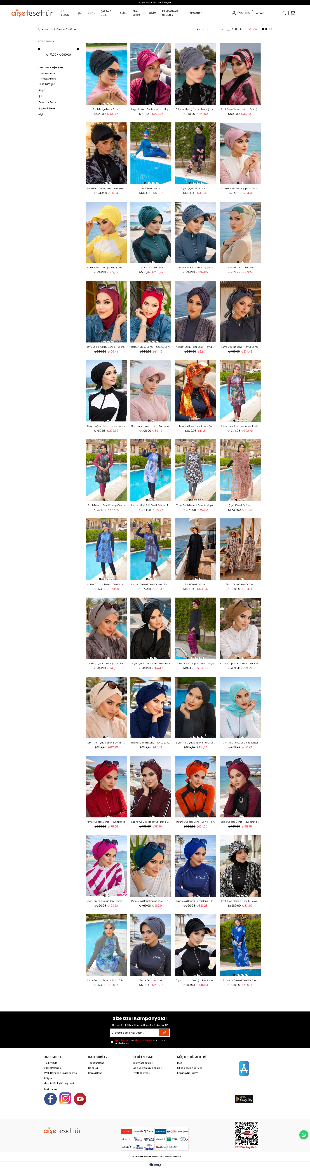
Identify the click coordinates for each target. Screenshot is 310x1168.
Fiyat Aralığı (46, 41)
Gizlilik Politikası (52, 1068)
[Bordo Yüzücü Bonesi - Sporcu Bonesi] (151, 311)
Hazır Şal (93, 1068)
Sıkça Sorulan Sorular (189, 1068)
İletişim (48, 1078)
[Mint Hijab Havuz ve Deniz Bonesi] (240, 707)
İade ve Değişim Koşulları (147, 1068)
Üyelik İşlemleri (141, 1073)
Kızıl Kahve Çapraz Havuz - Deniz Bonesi (151, 821)
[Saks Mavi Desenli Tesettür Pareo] (240, 945)
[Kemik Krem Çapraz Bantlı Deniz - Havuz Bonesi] (106, 707)
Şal (40, 96)
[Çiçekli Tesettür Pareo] (240, 470)
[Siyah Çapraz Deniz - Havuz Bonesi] (151, 628)
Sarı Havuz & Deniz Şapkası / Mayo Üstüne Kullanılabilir (106, 267)
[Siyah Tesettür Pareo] (195, 549)
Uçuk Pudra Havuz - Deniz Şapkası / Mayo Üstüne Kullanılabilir (151, 426)
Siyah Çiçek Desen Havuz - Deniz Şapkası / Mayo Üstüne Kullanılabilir (240, 109)
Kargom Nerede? (187, 1073)
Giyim (42, 114)
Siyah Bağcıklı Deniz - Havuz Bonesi (106, 426)
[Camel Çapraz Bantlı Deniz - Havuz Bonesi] (240, 628)
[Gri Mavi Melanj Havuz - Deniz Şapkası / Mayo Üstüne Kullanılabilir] (195, 74)
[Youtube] (80, 1099)
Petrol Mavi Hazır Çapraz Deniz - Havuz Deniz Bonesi (151, 901)
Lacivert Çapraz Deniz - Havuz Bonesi (151, 742)
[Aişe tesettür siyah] (62, 1130)
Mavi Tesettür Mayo (151, 188)
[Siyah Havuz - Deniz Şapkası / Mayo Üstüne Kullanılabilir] (195, 945)
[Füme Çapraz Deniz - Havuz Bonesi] (240, 311)
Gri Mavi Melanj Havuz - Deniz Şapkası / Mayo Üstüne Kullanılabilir (195, 109)
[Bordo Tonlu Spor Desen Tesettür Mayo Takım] (240, 391)
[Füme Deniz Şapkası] (151, 945)
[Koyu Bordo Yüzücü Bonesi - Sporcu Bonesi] (106, 311)
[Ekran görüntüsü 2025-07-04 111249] (247, 1135)
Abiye (41, 90)
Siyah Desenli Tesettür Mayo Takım (106, 505)
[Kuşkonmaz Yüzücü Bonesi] (240, 232)
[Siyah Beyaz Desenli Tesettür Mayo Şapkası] (240, 866)
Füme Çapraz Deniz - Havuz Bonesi (240, 346)
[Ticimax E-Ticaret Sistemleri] (155, 1165)
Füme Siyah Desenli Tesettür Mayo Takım (195, 505)
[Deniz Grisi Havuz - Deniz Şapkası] (195, 232)
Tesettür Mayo (48, 79)
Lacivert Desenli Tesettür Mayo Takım (151, 584)
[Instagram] (65, 1098)
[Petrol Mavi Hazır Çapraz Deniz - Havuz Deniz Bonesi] (151, 866)
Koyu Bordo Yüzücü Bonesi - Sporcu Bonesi (106, 346)
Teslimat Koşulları (143, 1063)
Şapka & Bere (46, 108)
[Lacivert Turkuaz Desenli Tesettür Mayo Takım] (106, 549)
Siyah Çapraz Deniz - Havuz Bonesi (151, 663)
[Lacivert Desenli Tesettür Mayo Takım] (151, 549)
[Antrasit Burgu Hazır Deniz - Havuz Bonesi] (195, 311)
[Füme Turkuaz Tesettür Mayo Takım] (106, 945)
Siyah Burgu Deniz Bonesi (106, 109)
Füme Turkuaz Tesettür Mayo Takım (106, 980)
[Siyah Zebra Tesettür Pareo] (240, 549)
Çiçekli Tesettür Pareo (240, 505)
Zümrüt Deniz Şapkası (151, 267)
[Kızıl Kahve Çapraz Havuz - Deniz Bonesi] (151, 786)
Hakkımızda (50, 1063)
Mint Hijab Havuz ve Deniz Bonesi (240, 742)
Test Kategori (46, 84)
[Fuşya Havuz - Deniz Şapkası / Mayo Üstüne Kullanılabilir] (151, 74)
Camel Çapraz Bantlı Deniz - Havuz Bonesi (240, 663)
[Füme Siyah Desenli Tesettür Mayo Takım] (195, 470)
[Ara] (284, 13)
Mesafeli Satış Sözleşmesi (59, 1083)
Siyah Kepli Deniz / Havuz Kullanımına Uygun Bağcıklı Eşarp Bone (106, 188)
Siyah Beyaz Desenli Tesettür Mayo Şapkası (240, 901)
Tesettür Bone (47, 102)
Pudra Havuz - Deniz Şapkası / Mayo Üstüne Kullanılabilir (240, 188)
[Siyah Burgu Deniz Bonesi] (106, 74)
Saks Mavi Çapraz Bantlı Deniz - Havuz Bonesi (195, 901)
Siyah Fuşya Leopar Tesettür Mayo (195, 663)
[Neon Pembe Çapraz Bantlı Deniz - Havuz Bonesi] (106, 866)
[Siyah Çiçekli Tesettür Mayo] (195, 153)
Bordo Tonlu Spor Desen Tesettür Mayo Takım (240, 426)
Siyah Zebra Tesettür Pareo (240, 584)
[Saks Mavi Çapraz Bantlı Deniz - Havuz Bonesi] (195, 866)
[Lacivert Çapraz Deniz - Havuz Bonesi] (151, 707)
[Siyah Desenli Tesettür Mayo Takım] (106, 470)
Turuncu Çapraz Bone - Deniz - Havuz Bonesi (195, 821)
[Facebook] (50, 1099)
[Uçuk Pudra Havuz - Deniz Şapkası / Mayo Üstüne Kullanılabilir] (151, 391)
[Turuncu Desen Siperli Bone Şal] (195, 391)
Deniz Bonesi (48, 73)
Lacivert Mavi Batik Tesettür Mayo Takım (151, 505)
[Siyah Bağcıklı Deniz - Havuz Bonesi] (106, 391)
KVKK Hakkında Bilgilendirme (60, 1073)
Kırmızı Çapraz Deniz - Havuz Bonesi (106, 821)
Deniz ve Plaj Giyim (50, 67)
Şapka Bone (95, 1073)
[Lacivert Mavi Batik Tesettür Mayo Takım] (151, 470)
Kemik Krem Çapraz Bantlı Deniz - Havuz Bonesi (106, 742)
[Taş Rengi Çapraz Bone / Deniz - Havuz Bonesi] (106, 628)
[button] (100, 104)
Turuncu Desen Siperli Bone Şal (195, 426)
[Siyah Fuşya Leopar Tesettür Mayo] (195, 628)
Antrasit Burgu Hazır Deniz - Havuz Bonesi (195, 346)
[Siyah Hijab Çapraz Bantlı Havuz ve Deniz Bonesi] (195, 707)
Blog (179, 1063)
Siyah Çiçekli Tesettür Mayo (195, 188)
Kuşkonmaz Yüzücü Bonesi (240, 267)
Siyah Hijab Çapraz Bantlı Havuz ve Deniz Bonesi (195, 742)
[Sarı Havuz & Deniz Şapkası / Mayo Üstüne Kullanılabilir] (106, 232)
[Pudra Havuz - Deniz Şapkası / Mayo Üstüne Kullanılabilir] (240, 153)
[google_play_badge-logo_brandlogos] (244, 1099)
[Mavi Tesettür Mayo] (151, 153)
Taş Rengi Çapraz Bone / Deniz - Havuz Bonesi (106, 663)
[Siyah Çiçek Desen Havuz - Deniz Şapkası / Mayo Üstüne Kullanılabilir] (240, 74)
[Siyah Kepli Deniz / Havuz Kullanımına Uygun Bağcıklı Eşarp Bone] (106, 153)
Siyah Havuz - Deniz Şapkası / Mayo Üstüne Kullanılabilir (195, 980)
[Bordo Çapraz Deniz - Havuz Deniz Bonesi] (240, 786)
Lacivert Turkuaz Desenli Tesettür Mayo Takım (106, 584)
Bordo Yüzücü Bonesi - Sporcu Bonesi (151, 346)
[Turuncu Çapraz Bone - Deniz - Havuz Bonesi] (195, 786)
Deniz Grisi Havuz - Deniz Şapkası (195, 267)
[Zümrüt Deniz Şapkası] (151, 232)
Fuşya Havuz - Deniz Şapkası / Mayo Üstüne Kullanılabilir (151, 109)
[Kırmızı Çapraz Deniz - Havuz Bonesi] (106, 786)
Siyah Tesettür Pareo (195, 584)
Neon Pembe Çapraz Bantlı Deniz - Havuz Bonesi (106, 901)
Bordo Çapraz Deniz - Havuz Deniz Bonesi (240, 821)
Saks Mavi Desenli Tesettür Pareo (240, 980)
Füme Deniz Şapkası (151, 980)
